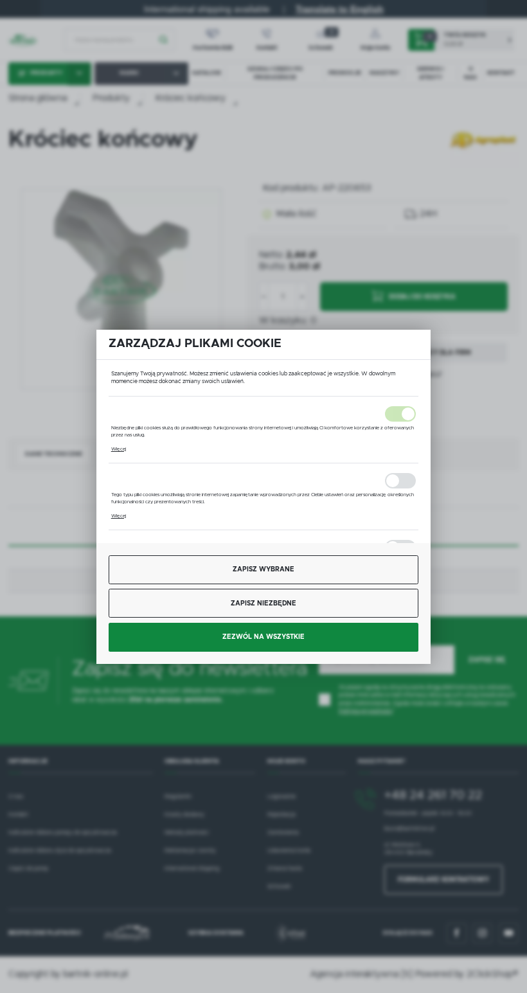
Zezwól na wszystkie (263, 637)
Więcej (118, 449)
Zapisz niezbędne (263, 603)
